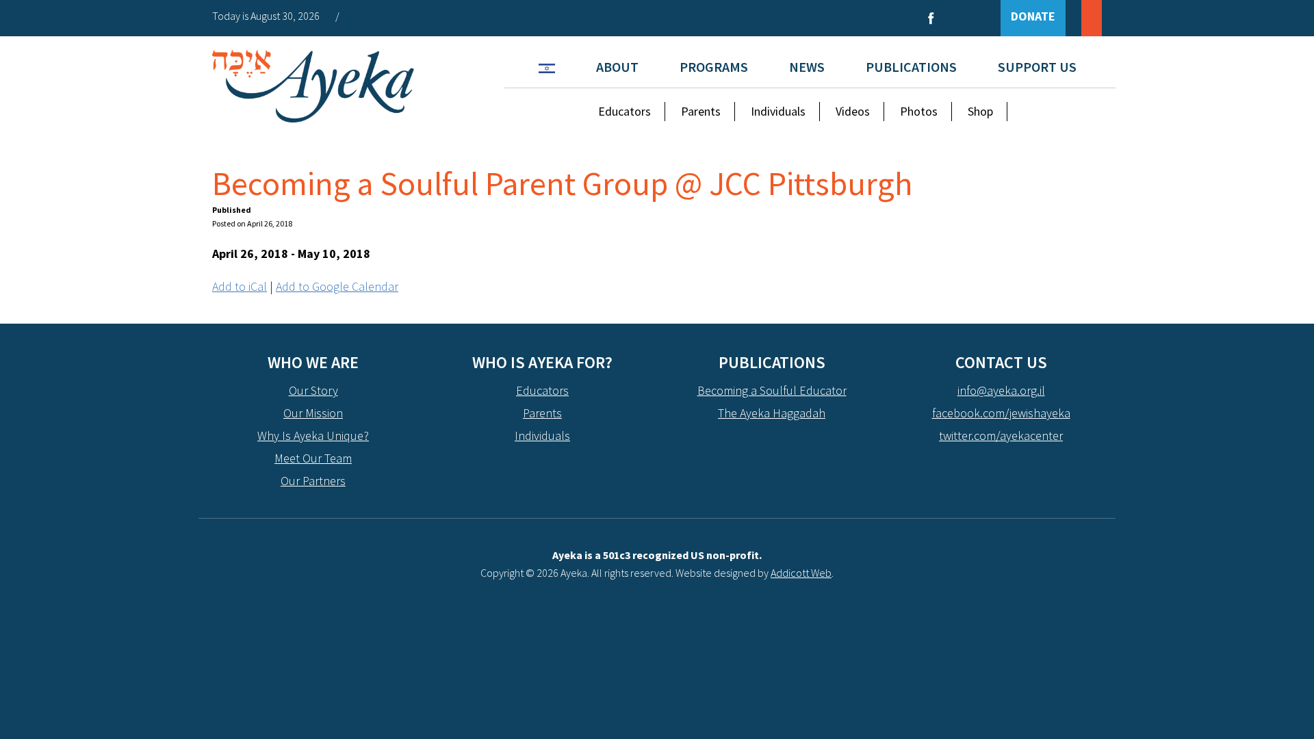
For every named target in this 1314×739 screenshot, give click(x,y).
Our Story (313, 390)
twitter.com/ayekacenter (1001, 435)
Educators (624, 111)
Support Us (1037, 66)
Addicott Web (801, 573)
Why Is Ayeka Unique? (313, 435)
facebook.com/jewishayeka (1001, 413)
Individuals (778, 111)
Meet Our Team (313, 458)
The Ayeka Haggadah (771, 413)
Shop (980, 111)
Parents (701, 111)
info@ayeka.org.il (1001, 390)
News (807, 66)
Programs (714, 66)
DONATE (1033, 16)
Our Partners (313, 481)
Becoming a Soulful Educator (772, 390)
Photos (919, 111)
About (617, 66)
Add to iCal (239, 286)
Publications (911, 66)
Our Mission (313, 413)
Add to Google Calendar (337, 286)
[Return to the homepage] (313, 86)
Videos (853, 111)
